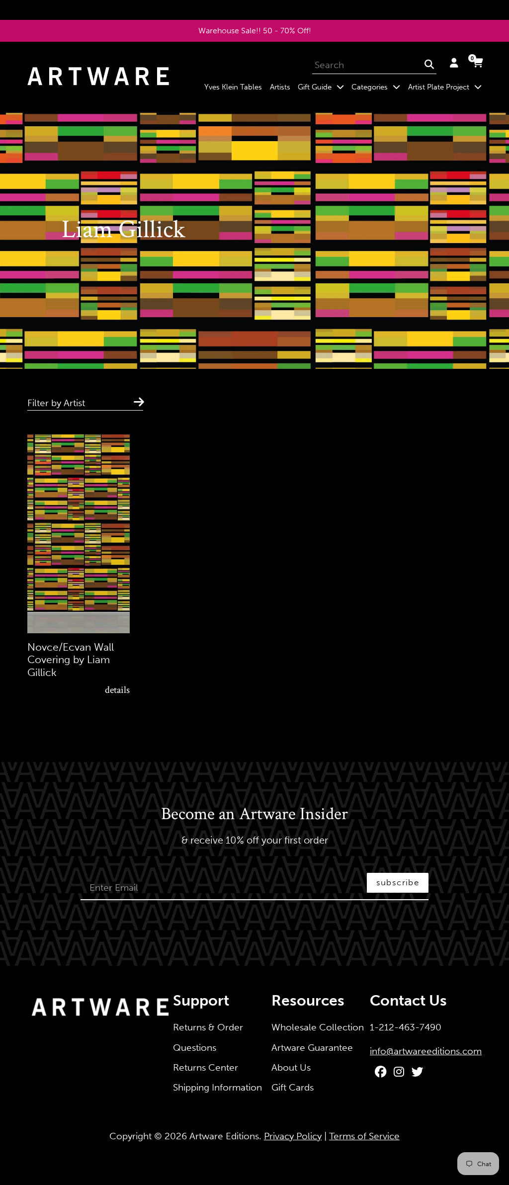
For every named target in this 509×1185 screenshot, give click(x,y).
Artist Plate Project (446, 86)
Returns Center (205, 1067)
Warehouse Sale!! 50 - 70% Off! (254, 30)
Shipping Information (217, 1087)
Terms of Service (364, 1136)
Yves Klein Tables (233, 87)
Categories (377, 86)
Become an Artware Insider (254, 814)
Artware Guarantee (312, 1047)
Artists (280, 87)
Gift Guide (322, 86)
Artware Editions (224, 1136)
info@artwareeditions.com (426, 1051)
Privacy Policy (293, 1136)
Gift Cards (292, 1087)
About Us (291, 1067)
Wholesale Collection (317, 1027)
